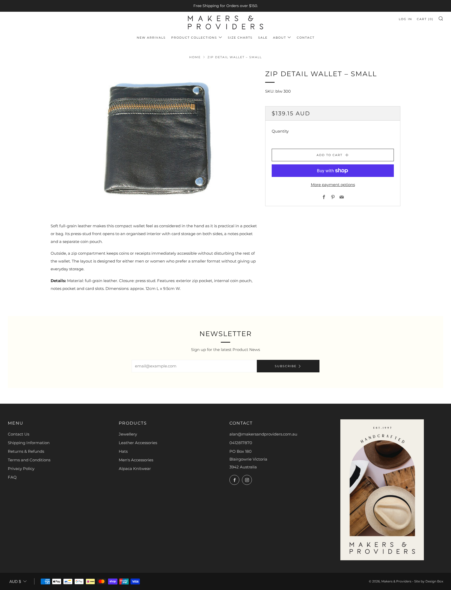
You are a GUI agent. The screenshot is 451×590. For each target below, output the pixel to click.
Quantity (280, 131)
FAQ (12, 477)
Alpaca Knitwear (135, 468)
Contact (305, 37)
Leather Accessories (138, 442)
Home (195, 57)
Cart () (425, 19)
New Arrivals (151, 37)
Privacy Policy (21, 468)
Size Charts (240, 37)
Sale (263, 37)
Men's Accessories (136, 459)
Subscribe (285, 366)
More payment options (333, 184)
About (279, 37)
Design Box (434, 581)
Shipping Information (29, 442)
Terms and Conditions (29, 459)
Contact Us (18, 434)
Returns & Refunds (26, 451)
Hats (123, 451)
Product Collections (194, 37)
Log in (405, 19)
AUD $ (15, 581)
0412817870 (240, 442)
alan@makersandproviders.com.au (263, 434)
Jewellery (128, 434)
